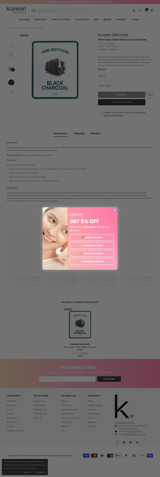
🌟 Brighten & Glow (92, 245)
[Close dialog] (114, 210)
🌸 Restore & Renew (92, 261)
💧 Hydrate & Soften (91, 253)
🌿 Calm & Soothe (92, 237)
